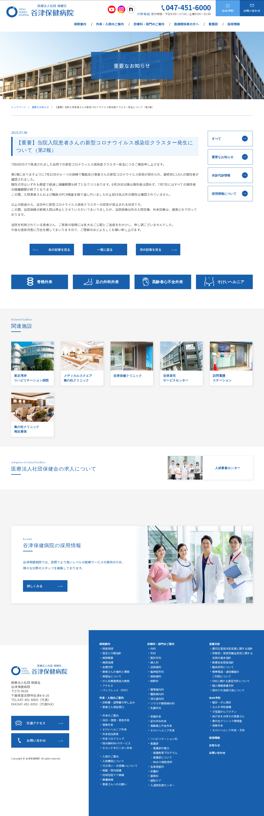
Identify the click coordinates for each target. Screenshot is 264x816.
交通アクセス (36, 723)
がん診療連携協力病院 (115, 681)
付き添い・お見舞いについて (120, 766)
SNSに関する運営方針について (231, 681)
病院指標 (107, 662)
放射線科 (155, 676)
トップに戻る (255, 808)
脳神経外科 (157, 672)
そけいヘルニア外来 (114, 729)
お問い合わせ (252, 11)
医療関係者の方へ (186, 24)
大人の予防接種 (221, 707)
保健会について (111, 676)
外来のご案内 (110, 715)
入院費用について (113, 761)
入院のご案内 (110, 756)
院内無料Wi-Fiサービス (116, 743)
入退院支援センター (162, 785)
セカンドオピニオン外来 (117, 748)
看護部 (213, 24)
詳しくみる (35, 586)
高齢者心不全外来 (167, 282)
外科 (153, 653)
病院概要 (107, 658)
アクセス (107, 685)
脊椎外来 (44, 282)
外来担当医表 (110, 734)
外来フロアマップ (113, 739)
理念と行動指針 (111, 653)
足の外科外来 (107, 282)
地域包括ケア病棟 (113, 775)
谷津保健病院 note (131, 9)
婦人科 (154, 662)
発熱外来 (107, 725)
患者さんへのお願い (114, 784)
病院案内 (80, 24)
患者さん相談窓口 (113, 707)
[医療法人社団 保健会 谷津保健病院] (40, 10)
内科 (153, 648)
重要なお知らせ (222, 157)
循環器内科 (157, 689)
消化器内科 (157, 699)
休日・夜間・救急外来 (115, 720)
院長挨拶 (107, 648)
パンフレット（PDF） (115, 690)
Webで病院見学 (162, 762)
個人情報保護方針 (223, 685)
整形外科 (155, 658)
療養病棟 (107, 779)
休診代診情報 (221, 175)
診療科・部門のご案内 (149, 24)
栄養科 (154, 771)
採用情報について (224, 193)
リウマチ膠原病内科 (162, 703)
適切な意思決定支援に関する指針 (232, 648)
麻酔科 (154, 681)
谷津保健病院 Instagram (121, 9)
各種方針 (107, 667)
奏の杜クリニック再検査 (227, 721)
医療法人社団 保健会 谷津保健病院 (39, 669)
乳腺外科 (155, 708)
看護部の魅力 (161, 748)
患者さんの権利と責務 (115, 672)
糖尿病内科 (157, 694)
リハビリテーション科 (163, 739)
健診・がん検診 (221, 702)
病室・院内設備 (111, 770)
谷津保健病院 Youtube (112, 9)
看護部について (162, 757)
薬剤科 (154, 776)
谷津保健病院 (33, 758)
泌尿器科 (155, 667)
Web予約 (228, 11)
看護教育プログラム (165, 753)
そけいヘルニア (230, 282)
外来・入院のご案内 (110, 24)
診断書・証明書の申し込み (118, 702)
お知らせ (214, 745)
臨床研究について (223, 667)
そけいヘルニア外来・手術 (228, 730)
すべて (216, 138)
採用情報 (233, 24)
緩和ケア (155, 780)
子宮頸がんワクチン (224, 712)
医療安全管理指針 (223, 662)
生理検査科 (157, 767)
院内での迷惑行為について (228, 690)
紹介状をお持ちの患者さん (228, 716)
